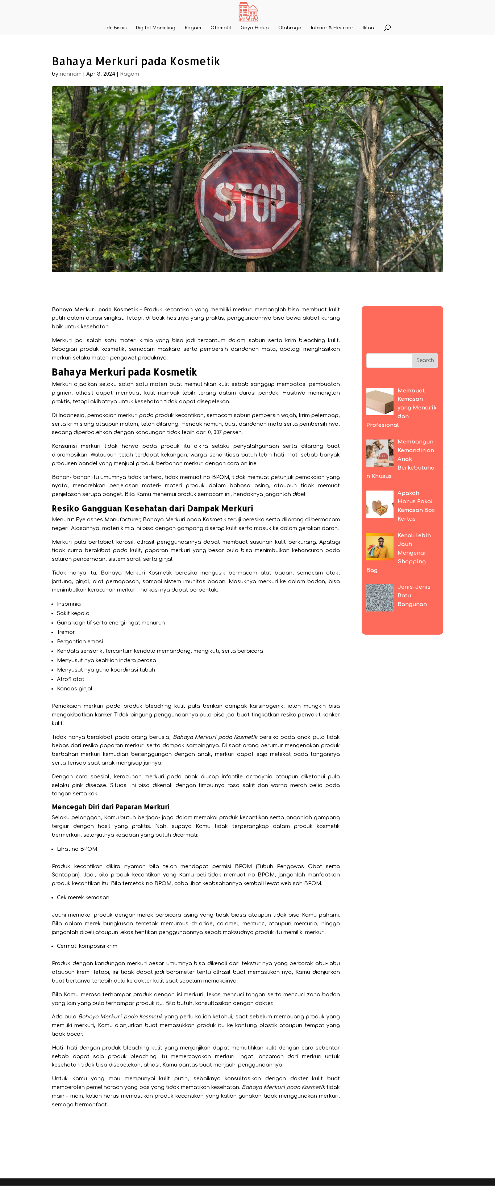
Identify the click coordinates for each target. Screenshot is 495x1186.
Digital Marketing (155, 27)
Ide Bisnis (115, 27)
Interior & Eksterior (332, 27)
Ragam (193, 27)
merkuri (128, 415)
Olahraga (289, 27)
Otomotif (221, 27)
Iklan (368, 27)
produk (133, 706)
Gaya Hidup (255, 27)
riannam (71, 74)
